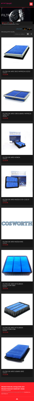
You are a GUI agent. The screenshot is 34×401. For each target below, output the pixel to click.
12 (16, 29)
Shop (10, 23)
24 (18, 29)
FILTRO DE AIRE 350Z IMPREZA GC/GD (16, 71)
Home (5, 23)
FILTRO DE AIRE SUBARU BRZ (13, 371)
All (21, 29)
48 (20, 29)
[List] (31, 34)
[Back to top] (17, 399)
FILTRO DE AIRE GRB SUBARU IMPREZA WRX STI (17, 114)
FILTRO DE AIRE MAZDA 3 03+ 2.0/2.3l (16, 199)
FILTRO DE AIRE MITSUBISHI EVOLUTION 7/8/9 (13, 284)
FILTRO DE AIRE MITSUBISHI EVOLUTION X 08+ (13, 328)
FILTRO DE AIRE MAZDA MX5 (13, 242)
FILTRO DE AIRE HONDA (11, 157)
